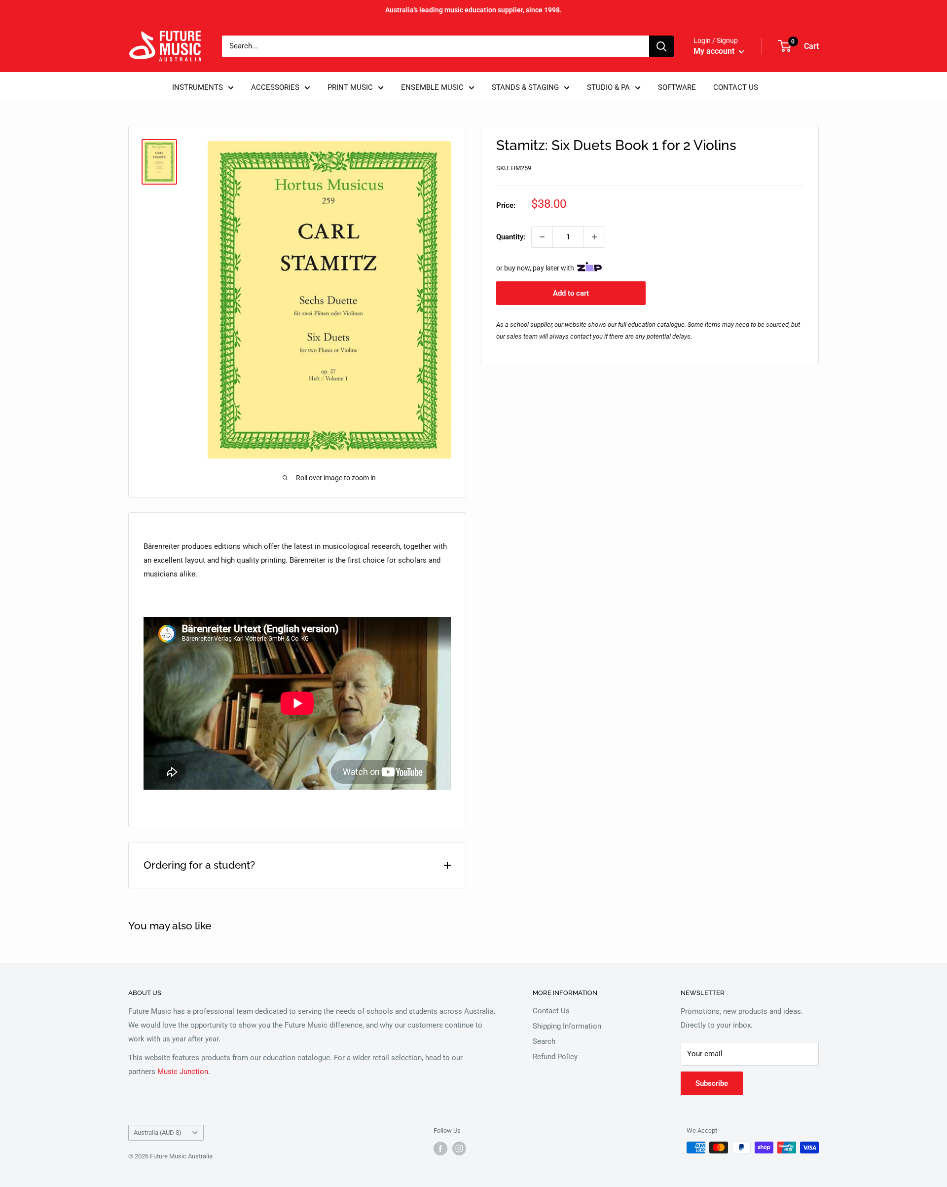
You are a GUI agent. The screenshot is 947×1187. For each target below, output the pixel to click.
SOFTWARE (677, 87)
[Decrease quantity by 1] (542, 237)
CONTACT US (735, 87)
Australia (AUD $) (158, 1132)
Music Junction (182, 1071)
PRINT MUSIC (350, 87)
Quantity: (510, 236)
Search (544, 1041)
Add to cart (571, 293)
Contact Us (551, 1010)
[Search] (661, 46)
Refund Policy (555, 1056)
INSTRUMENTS (197, 87)
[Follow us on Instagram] (459, 1148)
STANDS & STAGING (525, 87)
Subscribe (711, 1083)
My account (714, 51)
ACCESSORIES (275, 87)
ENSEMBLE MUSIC (432, 87)
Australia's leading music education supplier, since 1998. (473, 10)
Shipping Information (567, 1026)
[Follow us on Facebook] (440, 1148)
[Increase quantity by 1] (594, 237)
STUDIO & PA (608, 87)
